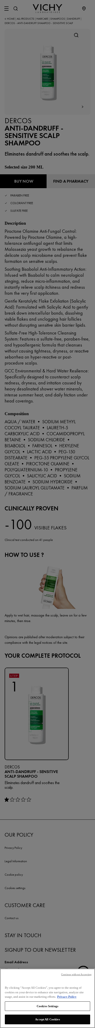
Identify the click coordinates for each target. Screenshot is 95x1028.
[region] (47, 998)
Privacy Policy (67, 996)
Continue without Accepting (76, 974)
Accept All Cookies (47, 1019)
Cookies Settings (47, 1006)
